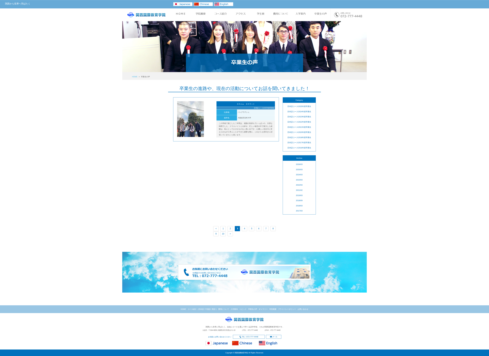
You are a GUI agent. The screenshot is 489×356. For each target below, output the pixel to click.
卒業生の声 (252, 309)
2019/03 (299, 195)
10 (223, 234)
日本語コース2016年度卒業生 (299, 148)
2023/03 (299, 180)
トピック (243, 309)
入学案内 (234, 309)
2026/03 (299, 164)
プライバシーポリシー (287, 309)
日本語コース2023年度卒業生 (299, 117)
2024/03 (299, 175)
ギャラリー (263, 309)
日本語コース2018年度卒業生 (299, 137)
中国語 (207, 309)
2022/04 (299, 185)
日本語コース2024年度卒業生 (299, 112)
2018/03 (299, 206)
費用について (223, 309)
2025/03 (299, 170)
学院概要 (272, 309)
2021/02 (299, 190)
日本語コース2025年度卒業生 (299, 106)
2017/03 (299, 211)
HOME (134, 77)
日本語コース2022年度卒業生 (299, 122)
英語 (213, 309)
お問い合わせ (303, 309)
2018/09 (299, 200)
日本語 (201, 309)
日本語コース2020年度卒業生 (299, 132)
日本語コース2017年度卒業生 (299, 143)
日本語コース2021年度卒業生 (299, 127)
